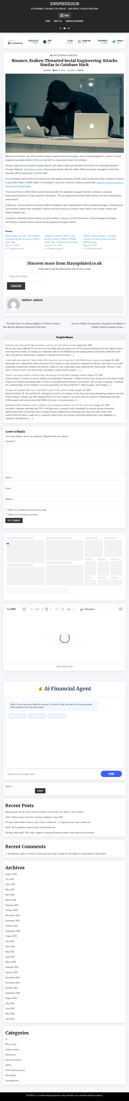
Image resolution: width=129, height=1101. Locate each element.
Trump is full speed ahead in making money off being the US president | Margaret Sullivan (46, 375)
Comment (10, 441)
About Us (58, 21)
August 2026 (11, 874)
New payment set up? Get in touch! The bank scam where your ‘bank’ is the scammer (44, 812)
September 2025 (12, 931)
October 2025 (11, 926)
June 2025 (10, 946)
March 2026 (10, 900)
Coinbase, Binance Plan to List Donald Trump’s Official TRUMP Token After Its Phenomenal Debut (61, 239)
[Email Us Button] (69, 28)
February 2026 (11, 905)
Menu (66, 15)
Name (8, 478)
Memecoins (72, 55)
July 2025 (9, 941)
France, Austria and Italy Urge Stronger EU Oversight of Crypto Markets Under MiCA (67, 854)
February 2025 (11, 967)
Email (8, 488)
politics (8, 1065)
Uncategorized (11, 1080)
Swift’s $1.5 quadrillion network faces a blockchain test (30, 827)
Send (111, 774)
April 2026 (9, 895)
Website (9, 499)
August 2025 (11, 936)
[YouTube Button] (64, 28)
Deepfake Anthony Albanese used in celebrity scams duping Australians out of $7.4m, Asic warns (49, 405)
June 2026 (10, 884)
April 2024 (9, 1019)
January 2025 (11, 972)
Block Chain (10, 1044)
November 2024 (12, 983)
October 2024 (11, 988)
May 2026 (9, 889)
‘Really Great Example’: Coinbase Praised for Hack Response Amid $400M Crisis (100, 239)
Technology (10, 1075)
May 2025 (9, 952)
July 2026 (9, 879)
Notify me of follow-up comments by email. (27, 510)
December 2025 (12, 915)
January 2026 (11, 910)
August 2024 (11, 998)
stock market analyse (15, 1070)
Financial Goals (17, 716)
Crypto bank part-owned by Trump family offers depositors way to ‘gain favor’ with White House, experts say (54, 360)
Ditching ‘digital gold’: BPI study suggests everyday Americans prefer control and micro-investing (49, 832)
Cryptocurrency (60, 55)
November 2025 (12, 920)
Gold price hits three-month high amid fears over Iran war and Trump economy (40, 345)
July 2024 (9, 1003)
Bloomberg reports (33, 169)
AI (6, 1039)
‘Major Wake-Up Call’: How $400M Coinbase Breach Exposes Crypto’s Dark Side (22, 239)
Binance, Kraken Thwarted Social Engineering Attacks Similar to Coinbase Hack (65, 62)
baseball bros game (16, 854)
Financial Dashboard (74, 21)
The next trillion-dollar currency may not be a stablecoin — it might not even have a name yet (47, 822)
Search (8, 786)
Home (48, 21)
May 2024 (9, 1014)
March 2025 (10, 962)
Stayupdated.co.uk (64, 3)
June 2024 (10, 1008)
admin (48, 70)
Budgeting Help (57, 716)
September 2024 (12, 993)
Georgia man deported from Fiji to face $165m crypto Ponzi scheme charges (40, 390)
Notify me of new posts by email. (23, 514)
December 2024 (12, 977)
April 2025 (9, 957)
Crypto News (64, 337)
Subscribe (16, 286)
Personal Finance (13, 1060)
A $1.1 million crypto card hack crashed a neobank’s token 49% (34, 817)
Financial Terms (37, 716)
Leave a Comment (77, 70)
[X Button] (60, 28)
